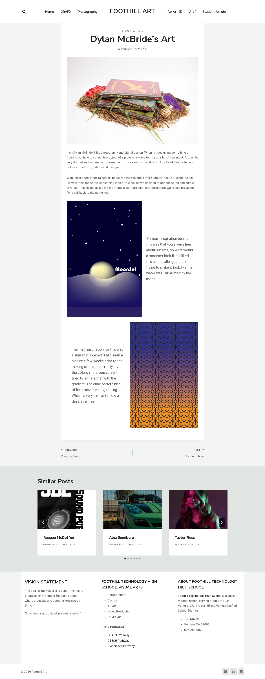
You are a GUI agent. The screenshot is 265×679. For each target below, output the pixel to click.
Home (49, 12)
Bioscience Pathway (121, 646)
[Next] (222, 522)
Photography (88, 12)
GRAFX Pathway (118, 635)
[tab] (125, 558)
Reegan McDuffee (58, 537)
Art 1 (192, 12)
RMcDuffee (52, 544)
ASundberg (118, 544)
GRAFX (66, 12)
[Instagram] (225, 671)
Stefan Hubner (194, 453)
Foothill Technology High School (199, 596)
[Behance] (233, 671)
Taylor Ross (185, 537)
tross (181, 544)
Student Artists (132, 31)
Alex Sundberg (121, 537)
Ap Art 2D (175, 12)
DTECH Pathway (118, 640)
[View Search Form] (24, 11)
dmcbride (126, 48)
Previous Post (70, 453)
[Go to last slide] (43, 522)
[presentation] (66, 509)
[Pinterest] (241, 671)
